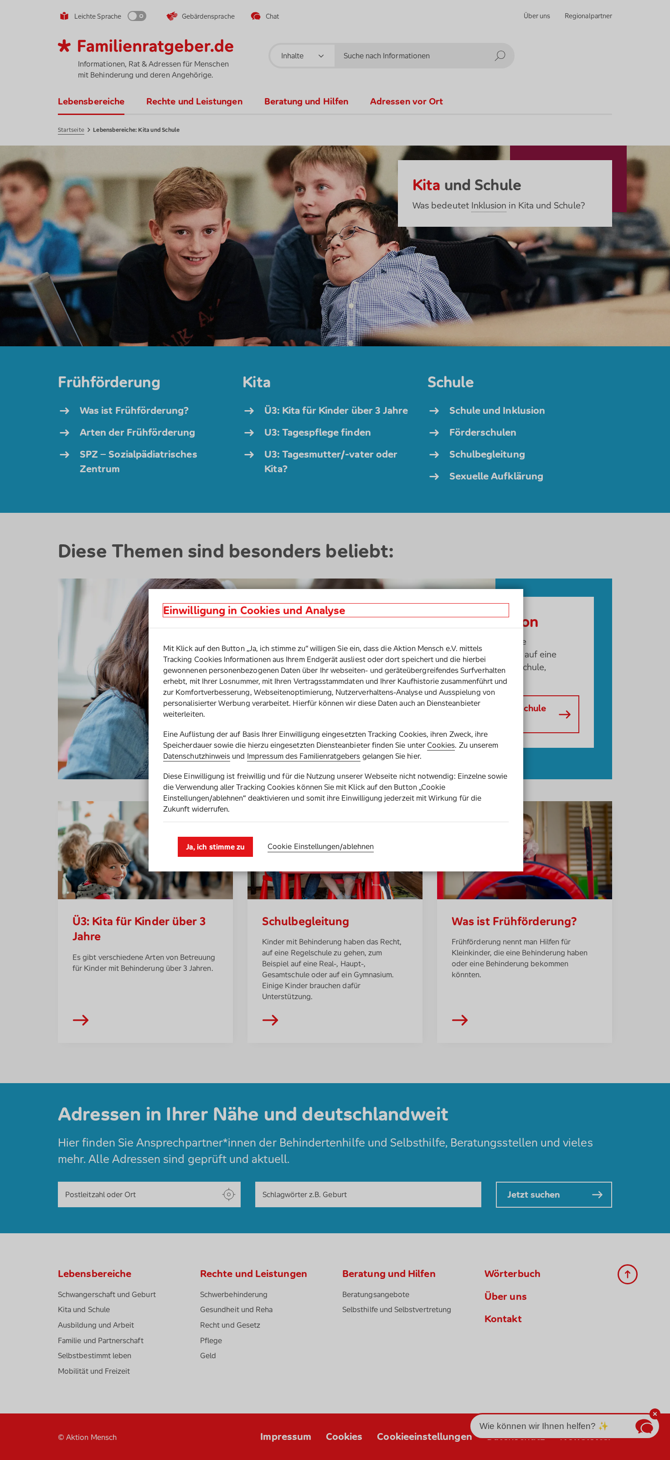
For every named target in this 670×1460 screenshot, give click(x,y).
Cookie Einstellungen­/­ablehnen (321, 846)
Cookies (441, 745)
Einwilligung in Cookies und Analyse (254, 610)
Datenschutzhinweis (196, 756)
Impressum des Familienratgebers (304, 756)
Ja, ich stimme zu (215, 847)
